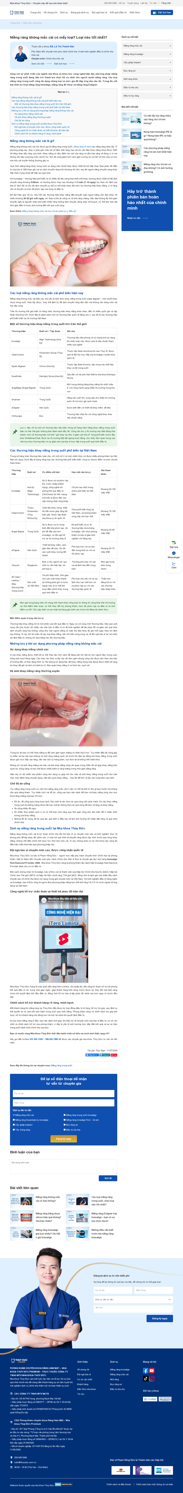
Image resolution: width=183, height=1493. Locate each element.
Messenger (174, 557)
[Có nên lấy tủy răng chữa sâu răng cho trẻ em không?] (132, 119)
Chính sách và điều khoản (119, 1484)
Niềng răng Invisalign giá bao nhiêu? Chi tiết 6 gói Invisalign (48, 1234)
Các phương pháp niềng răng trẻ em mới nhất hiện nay (158, 152)
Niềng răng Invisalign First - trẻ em (82, 1120)
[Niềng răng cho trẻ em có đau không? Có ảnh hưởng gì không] (132, 167)
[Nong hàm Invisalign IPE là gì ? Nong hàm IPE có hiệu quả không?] (132, 135)
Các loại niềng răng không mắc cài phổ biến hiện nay (36, 101)
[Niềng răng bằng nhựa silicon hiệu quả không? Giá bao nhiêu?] (22, 1217)
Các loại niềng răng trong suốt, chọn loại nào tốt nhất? (103, 1201)
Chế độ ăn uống (22, 120)
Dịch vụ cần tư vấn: (22, 1110)
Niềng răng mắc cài (24, 1115)
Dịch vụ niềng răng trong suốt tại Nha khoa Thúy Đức (37, 124)
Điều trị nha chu (131, 87)
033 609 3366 (110, 3)
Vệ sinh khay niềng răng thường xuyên (33, 117)
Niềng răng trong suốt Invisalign (81, 1115)
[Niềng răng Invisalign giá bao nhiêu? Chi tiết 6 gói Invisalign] (22, 1234)
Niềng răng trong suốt (61, 1065)
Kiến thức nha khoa (86, 1389)
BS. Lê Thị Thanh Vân (52, 46)
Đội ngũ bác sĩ (84, 1374)
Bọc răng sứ (71, 1125)
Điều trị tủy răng (131, 96)
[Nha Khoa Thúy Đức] (17, 12)
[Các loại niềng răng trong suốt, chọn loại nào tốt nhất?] (77, 1201)
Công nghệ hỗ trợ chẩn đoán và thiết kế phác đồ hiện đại (42, 130)
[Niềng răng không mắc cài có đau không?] (22, 1201)
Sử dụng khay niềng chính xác (29, 114)
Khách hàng (82, 1384)
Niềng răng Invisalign (133, 54)
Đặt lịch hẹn (60, 63)
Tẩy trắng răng (22, 1130)
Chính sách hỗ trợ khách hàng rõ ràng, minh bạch (38, 133)
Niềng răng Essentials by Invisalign (31, 1120)
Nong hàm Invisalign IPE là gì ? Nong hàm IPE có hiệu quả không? (158, 135)
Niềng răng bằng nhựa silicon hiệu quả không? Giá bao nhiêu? (48, 1217)
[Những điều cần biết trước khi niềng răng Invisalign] (77, 1234)
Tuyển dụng (133, 3)
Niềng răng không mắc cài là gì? (27, 97)
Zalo (173, 567)
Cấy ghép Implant (23, 1125)
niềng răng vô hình (82, 146)
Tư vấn (153, 3)
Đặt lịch (174, 547)
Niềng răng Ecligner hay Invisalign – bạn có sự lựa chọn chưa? (104, 1217)
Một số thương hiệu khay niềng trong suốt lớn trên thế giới (43, 104)
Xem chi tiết (37, 63)
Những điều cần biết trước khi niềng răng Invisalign (103, 1234)
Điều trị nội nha (72, 1130)
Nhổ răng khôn (131, 79)
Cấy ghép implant (132, 62)
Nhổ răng (114, 1379)
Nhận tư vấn (133, 218)
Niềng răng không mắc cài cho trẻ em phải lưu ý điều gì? (49, 211)
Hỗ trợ (122, 3)
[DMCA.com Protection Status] (63, 1485)
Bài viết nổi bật (130, 106)
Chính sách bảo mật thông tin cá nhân (154, 1484)
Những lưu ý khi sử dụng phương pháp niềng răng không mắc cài (43, 110)
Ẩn (67, 92)
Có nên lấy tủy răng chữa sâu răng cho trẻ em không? (157, 119)
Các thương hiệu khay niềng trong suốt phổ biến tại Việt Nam (41, 107)
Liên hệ (144, 3)
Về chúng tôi (83, 1369)
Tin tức (80, 1394)
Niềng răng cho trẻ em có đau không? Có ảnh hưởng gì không (158, 168)
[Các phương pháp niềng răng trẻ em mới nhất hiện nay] (132, 151)
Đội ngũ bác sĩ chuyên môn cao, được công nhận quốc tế (42, 127)
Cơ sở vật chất (84, 1379)
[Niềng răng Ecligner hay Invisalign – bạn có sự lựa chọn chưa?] (77, 1217)
